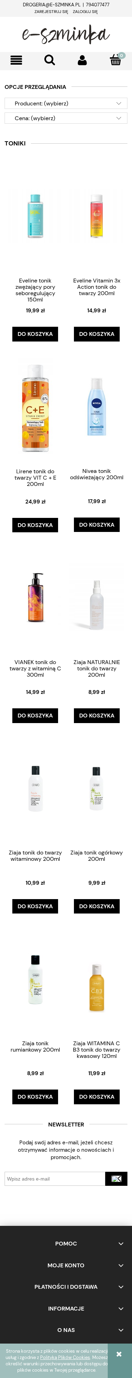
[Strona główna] (66, 33)
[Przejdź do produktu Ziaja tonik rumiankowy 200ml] (35, 979)
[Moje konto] (82, 60)
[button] (16, 60)
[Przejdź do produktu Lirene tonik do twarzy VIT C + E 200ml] (35, 406)
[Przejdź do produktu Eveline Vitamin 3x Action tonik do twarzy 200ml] (96, 216)
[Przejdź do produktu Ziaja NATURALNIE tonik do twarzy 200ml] (96, 597)
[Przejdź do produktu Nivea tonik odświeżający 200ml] (96, 406)
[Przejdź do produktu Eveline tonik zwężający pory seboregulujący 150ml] (35, 216)
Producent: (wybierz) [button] (41, 103)
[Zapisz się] (116, 1179)
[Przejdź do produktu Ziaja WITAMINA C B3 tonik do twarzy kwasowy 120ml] (96, 979)
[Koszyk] (115, 59)
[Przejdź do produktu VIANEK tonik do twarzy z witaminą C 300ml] (35, 597)
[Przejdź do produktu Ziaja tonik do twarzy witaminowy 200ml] (35, 788)
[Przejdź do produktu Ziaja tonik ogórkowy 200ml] (96, 788)
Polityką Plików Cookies (65, 1357)
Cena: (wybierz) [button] (35, 118)
